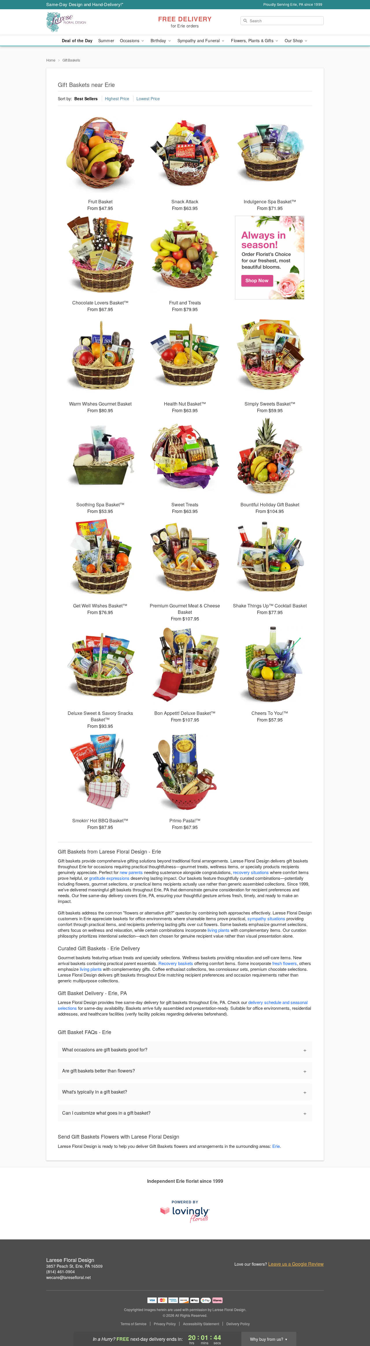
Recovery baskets (175, 963)
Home (51, 59)
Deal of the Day (77, 40)
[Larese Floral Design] (88, 22)
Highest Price (117, 98)
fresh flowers (284, 963)
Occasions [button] (130, 40)
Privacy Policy (165, 1323)
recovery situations (251, 872)
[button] (354, 1321)
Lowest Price (148, 98)
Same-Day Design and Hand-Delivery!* (85, 4)
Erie (276, 1146)
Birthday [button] (159, 40)
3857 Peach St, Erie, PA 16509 (74, 1266)
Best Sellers (86, 98)
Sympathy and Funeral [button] (199, 40)
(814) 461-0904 (60, 1271)
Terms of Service (134, 1323)
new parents (131, 872)
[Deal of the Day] (269, 258)
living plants (219, 930)
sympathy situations (266, 918)
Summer (106, 40)
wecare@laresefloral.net (68, 1277)
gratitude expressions (109, 878)
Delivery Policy (238, 1323)
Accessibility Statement (201, 1323)
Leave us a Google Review (296, 1264)
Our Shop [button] (294, 40)
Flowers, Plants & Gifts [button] (252, 40)
